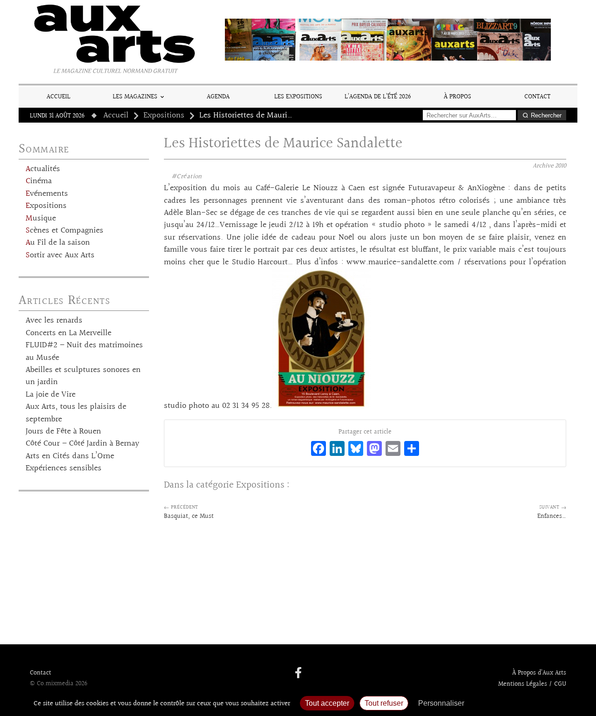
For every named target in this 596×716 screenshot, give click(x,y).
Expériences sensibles (64, 468)
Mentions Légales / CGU (532, 684)
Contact (537, 96)
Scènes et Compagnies (64, 231)
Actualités (43, 169)
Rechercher (546, 115)
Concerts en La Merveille (68, 333)
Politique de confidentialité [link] (519, 703)
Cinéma (39, 181)
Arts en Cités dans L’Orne (70, 456)
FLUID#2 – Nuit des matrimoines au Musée (84, 351)
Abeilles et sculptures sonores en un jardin (83, 376)
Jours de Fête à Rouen (63, 431)
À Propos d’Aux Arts (539, 673)
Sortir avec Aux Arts (60, 255)
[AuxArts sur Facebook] (298, 673)
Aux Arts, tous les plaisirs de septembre (76, 413)
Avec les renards (54, 320)
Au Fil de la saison (58, 243)
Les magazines (135, 96)
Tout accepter (327, 703)
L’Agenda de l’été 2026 (378, 96)
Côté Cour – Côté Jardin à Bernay (82, 443)
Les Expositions (298, 96)
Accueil (58, 96)
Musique (41, 219)
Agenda (218, 96)
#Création (186, 177)
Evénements (47, 194)
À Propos (457, 96)
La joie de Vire (50, 394)
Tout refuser (384, 703)
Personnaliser (441, 703)
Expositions (163, 116)
